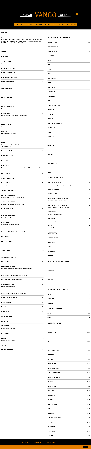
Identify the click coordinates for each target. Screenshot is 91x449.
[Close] (89, 447)
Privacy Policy (53, 447)
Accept (85, 447)
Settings (79, 447)
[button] (77, 14)
